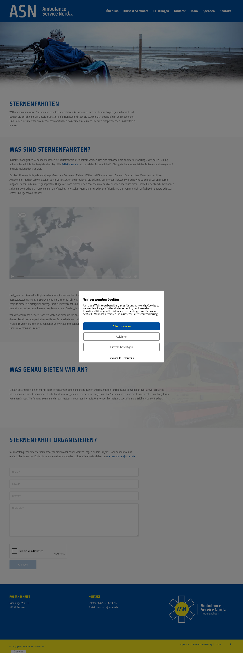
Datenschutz (115, 358)
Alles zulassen (122, 326)
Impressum (128, 358)
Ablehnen (121, 336)
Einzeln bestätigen (121, 347)
